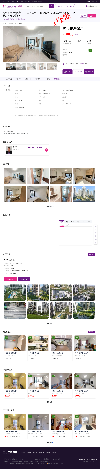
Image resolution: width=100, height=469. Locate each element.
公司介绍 (23, 452)
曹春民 (15, 147)
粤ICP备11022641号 (40, 463)
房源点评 (28, 79)
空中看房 (71, 6)
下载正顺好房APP (92, 6)
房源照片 (37, 79)
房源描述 (18, 79)
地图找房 (60, 6)
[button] (58, 66)
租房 (16, 23)
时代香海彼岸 (10, 260)
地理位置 (57, 79)
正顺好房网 (11, 23)
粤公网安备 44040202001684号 (56, 463)
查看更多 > (92, 331)
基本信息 (9, 79)
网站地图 (54, 452)
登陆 (93, 1)
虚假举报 (82, 63)
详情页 (20, 23)
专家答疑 (29, 452)
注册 (95, 1)
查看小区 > (92, 254)
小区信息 (47, 79)
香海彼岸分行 (16, 149)
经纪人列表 (41, 452)
